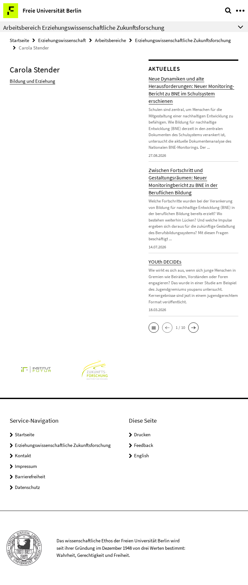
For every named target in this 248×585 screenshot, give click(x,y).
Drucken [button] (142, 434)
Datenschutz (27, 487)
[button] (154, 327)
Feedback (143, 445)
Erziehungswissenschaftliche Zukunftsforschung (183, 40)
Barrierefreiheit (30, 476)
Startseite (19, 40)
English (141, 455)
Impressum (26, 466)
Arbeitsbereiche (110, 40)
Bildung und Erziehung (32, 81)
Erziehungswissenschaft (62, 40)
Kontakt (23, 455)
